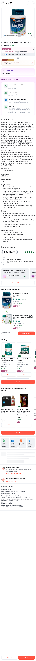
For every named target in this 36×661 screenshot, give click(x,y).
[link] (9, 3)
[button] (29, 34)
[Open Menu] (3, 3)
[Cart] (32, 3)
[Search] (28, 3)
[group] (18, 23)
